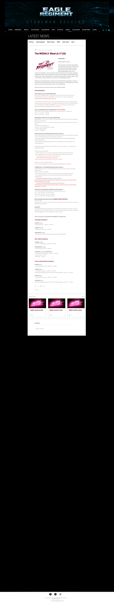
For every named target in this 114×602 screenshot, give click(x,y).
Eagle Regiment (40, 42)
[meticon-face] (106, 30)
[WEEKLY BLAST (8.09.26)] (76, 303)
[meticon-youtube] (109, 30)
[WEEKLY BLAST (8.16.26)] (56, 303)
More (72, 42)
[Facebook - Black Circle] (50, 594)
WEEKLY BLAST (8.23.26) (36, 310)
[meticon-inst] (103, 30)
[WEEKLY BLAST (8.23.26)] (37, 303)
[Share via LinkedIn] (41, 286)
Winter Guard (51, 42)
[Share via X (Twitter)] (38, 286)
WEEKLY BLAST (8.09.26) (75, 310)
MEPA (58, 42)
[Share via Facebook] (35, 286)
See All (83, 296)
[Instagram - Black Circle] (55, 594)
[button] (107, 25)
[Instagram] (60, 594)
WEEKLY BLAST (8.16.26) (56, 310)
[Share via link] (44, 286)
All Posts (31, 42)
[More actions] (78, 50)
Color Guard (65, 42)
